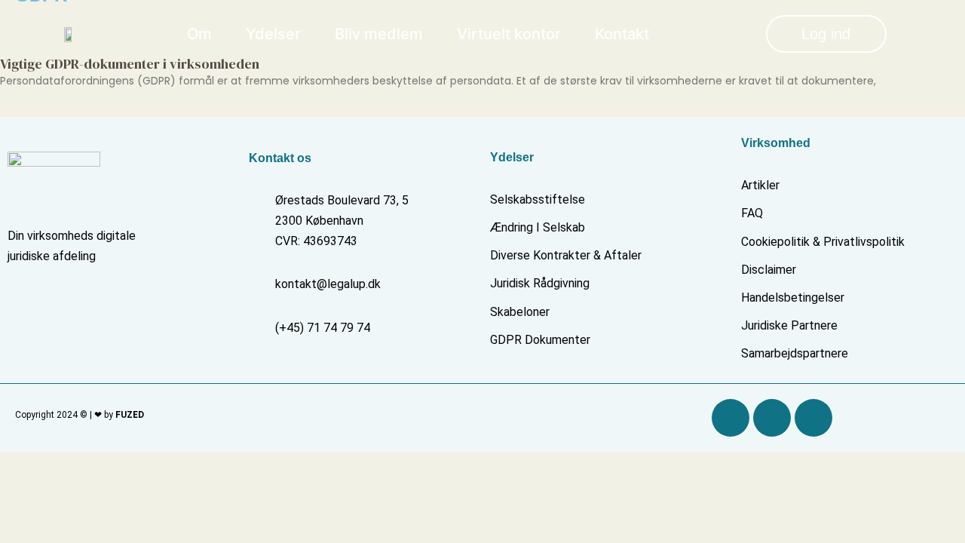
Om (199, 34)
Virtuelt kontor (509, 34)
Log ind (825, 34)
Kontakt (622, 34)
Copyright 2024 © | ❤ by (79, 415)
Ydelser (273, 34)
